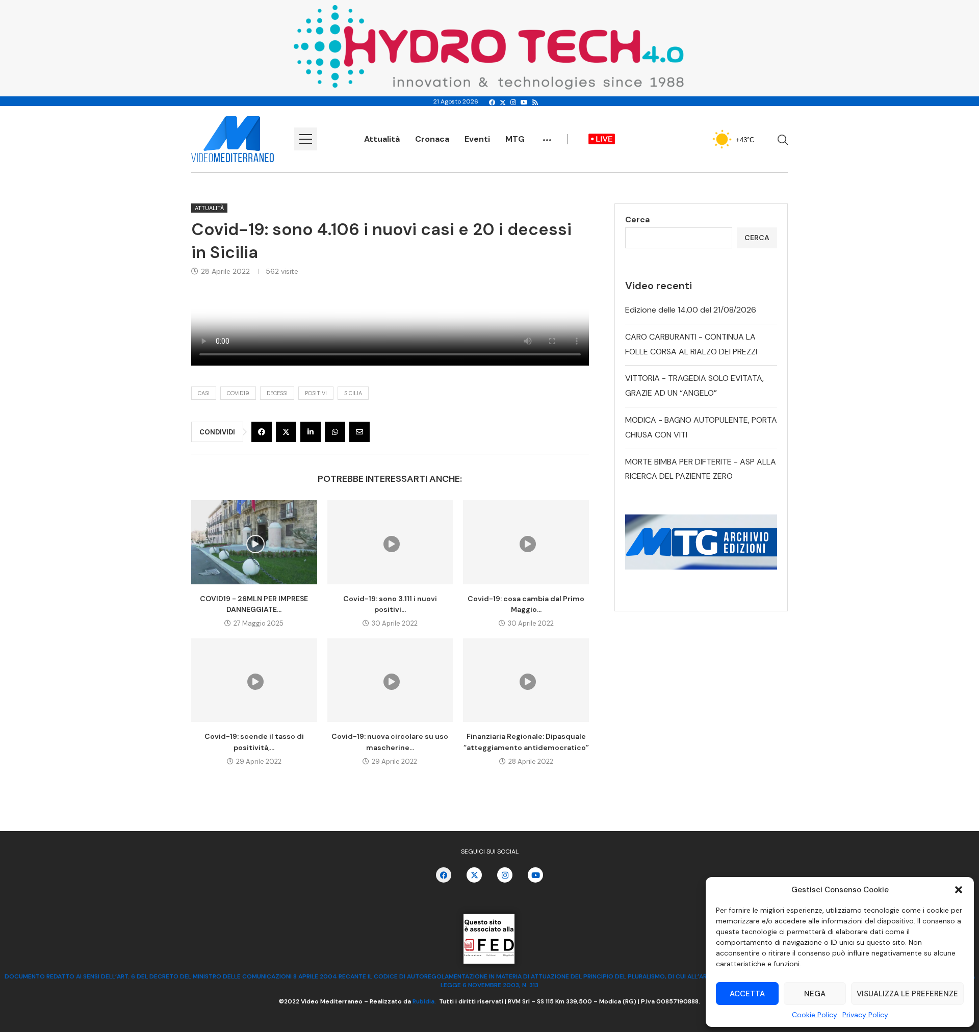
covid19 (238, 393)
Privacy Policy (865, 1014)
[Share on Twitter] (286, 432)
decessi (277, 393)
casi (204, 393)
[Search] (783, 139)
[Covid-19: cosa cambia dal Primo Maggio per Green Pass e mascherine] (526, 542)
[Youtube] (524, 102)
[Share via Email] (359, 432)
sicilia (353, 393)
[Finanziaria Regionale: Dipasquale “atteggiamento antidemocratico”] (526, 680)
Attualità (382, 139)
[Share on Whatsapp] (335, 432)
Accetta (747, 994)
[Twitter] (502, 102)
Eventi (477, 139)
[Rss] (535, 102)
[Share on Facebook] (261, 432)
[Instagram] (513, 102)
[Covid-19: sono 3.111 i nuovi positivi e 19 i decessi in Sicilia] (390, 542)
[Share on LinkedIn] (310, 432)
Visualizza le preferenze (907, 994)
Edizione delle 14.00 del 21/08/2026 (690, 309)
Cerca (637, 219)
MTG (515, 139)
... (547, 135)
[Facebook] (492, 102)
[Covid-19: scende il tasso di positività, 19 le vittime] (254, 680)
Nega (815, 994)
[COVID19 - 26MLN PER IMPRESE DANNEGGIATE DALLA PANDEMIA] (254, 542)
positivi (316, 393)
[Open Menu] (305, 138)
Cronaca (432, 139)
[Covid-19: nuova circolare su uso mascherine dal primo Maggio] (390, 680)
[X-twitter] (474, 875)
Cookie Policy (814, 1014)
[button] (959, 890)
